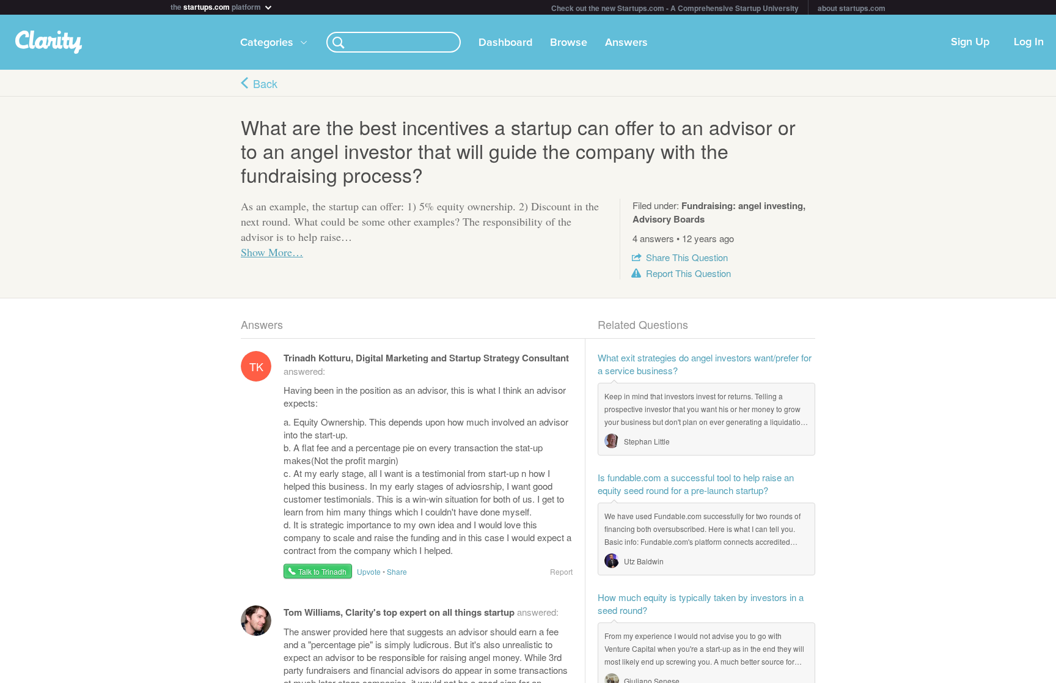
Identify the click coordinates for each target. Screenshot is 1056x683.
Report (688, 273)
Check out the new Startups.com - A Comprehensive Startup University (675, 7)
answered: (421, 611)
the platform (216, 5)
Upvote (369, 571)
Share (687, 257)
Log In (1029, 42)
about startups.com (852, 7)
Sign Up (970, 42)
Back (265, 83)
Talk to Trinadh (322, 571)
